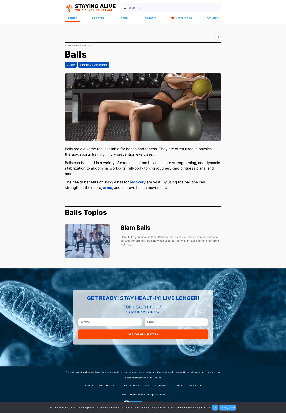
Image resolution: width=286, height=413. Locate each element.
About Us (88, 385)
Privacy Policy (131, 385)
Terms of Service (108, 385)
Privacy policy (228, 407)
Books (123, 18)
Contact (177, 385)
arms (107, 187)
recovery (138, 182)
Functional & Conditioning (94, 64)
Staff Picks (184, 18)
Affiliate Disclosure (155, 385)
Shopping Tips (195, 385)
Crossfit (71, 64)
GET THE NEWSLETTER (143, 334)
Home (68, 45)
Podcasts (149, 18)
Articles (212, 18)
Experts (98, 18)
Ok (215, 407)
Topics (72, 18)
